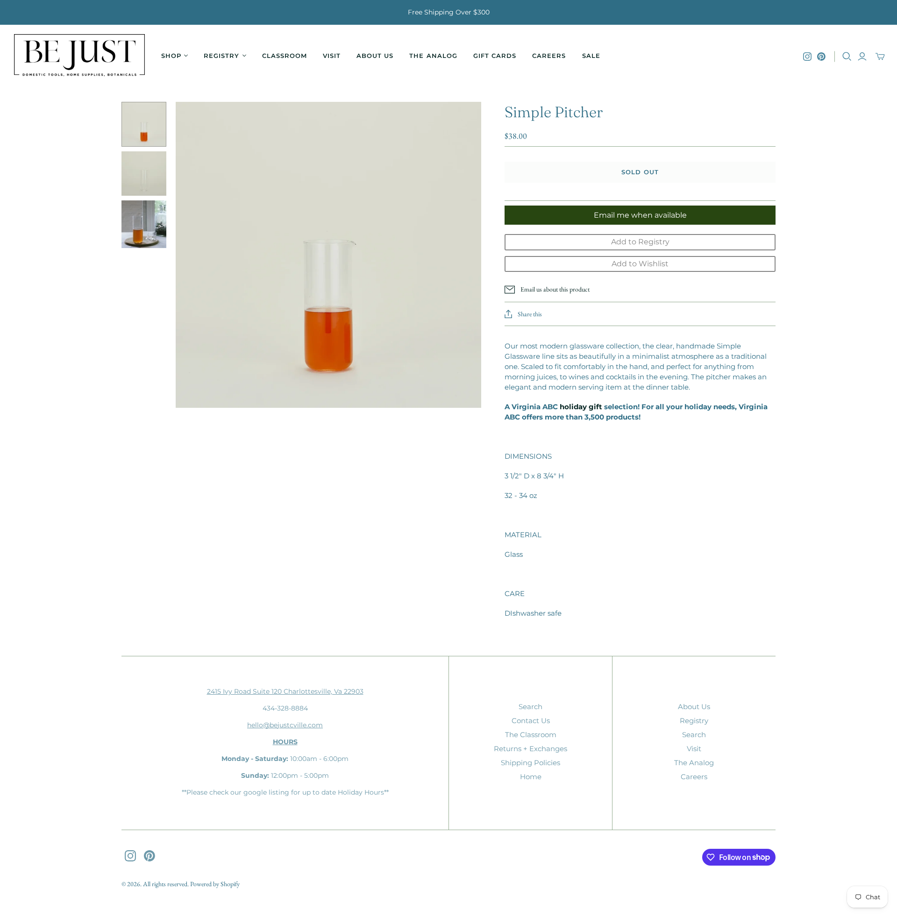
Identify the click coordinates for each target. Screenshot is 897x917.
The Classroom (530, 734)
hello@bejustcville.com (285, 725)
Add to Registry (640, 241)
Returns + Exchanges (530, 748)
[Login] (862, 56)
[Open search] (847, 56)
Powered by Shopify (215, 884)
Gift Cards (494, 55)
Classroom (284, 55)
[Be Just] (79, 56)
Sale (591, 55)
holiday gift (581, 406)
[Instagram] (807, 56)
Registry (694, 720)
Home (530, 776)
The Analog (433, 55)
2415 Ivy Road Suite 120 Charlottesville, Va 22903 (285, 691)
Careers (549, 55)
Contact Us (531, 720)
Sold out (639, 172)
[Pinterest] (821, 56)
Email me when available (640, 215)
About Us (374, 55)
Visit (332, 55)
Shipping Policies (530, 762)
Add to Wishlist (640, 263)
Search (530, 706)
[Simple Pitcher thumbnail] (143, 124)
